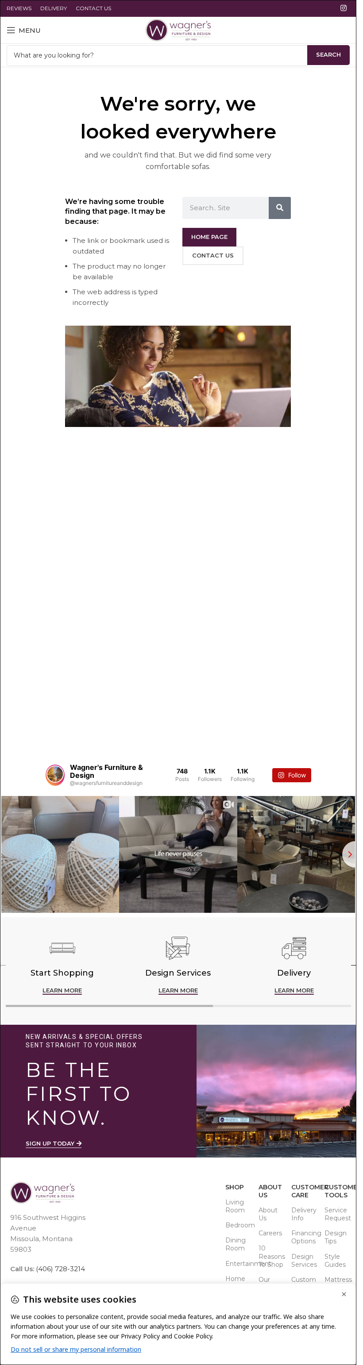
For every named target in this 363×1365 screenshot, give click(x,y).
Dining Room (235, 1244)
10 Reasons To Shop (271, 1256)
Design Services (303, 1261)
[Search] (280, 208)
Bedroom (237, 1225)
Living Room (235, 1206)
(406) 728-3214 (59, 1269)
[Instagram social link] (344, 8)
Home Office (235, 1283)
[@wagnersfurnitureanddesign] (55, 775)
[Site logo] (178, 29)
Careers (270, 1233)
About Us (270, 1191)
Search (328, 54)
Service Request (336, 1214)
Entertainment (237, 1264)
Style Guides (335, 1261)
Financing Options (303, 1237)
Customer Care (303, 1191)
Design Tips (335, 1237)
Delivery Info (303, 1214)
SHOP (234, 1187)
